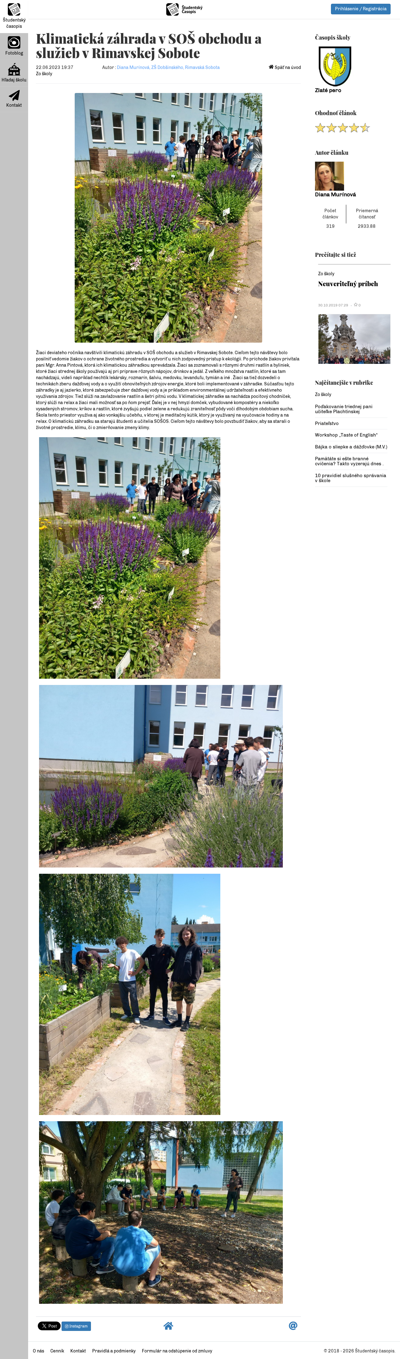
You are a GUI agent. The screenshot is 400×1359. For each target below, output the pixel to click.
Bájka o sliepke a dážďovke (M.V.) (351, 447)
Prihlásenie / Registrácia (361, 9)
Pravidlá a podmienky (114, 1351)
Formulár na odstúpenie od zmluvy (177, 1351)
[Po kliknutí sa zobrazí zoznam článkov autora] (351, 176)
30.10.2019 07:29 (333, 305)
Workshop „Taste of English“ (346, 435)
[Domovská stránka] (168, 1327)
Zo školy (44, 73)
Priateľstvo (327, 423)
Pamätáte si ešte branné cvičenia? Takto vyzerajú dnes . (349, 461)
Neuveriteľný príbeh (348, 283)
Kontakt (14, 105)
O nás (38, 1351)
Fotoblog (14, 53)
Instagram (78, 1326)
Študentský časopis (14, 23)
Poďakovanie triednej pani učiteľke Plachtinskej (343, 409)
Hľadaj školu (14, 80)
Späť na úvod (287, 67)
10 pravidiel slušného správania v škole (350, 478)
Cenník (57, 1351)
